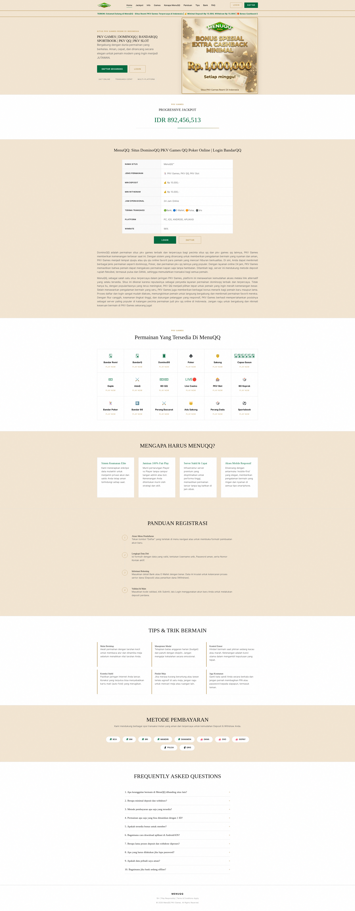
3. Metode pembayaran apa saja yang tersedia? (148, 809)
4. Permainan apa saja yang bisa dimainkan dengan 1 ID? (154, 817)
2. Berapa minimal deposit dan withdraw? (146, 800)
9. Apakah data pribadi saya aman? (142, 860)
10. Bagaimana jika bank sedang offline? (145, 869)
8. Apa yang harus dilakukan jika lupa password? (149, 852)
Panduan (188, 5)
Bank (205, 5)
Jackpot (139, 5)
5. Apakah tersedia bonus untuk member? (146, 826)
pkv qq (179, 301)
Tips (198, 5)
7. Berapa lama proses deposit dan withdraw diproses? (152, 843)
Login (236, 5)
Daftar (251, 5)
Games (157, 5)
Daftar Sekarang (112, 69)
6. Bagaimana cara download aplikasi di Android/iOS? (152, 835)
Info (148, 5)
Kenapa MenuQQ (172, 5)
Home (129, 5)
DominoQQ (103, 252)
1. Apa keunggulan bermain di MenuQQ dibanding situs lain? (156, 792)
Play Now (111, 367)
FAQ (213, 5)
